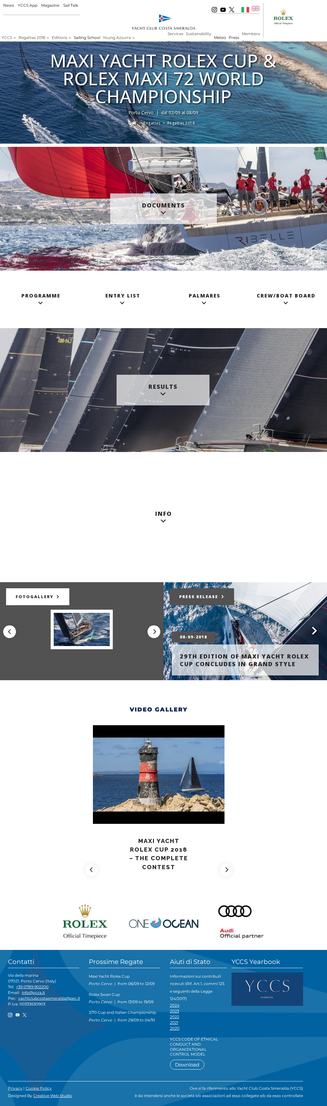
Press (234, 37)
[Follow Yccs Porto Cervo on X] (231, 9)
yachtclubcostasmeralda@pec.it (49, 998)
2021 (174, 1022)
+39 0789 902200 (32, 986)
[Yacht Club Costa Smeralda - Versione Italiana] (245, 9)
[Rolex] (88, 920)
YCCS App (27, 5)
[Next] (154, 631)
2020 (174, 1028)
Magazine (50, 5)
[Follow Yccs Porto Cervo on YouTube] (223, 9)
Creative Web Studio (52, 1095)
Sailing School (87, 37)
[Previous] (9, 631)
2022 (174, 1016)
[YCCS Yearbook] (267, 988)
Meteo (220, 37)
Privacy (15, 1088)
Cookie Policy (39, 1088)
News (8, 5)
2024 (174, 1005)
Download (187, 1065)
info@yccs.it (33, 992)
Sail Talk (70, 5)
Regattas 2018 (181, 123)
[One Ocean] (163, 920)
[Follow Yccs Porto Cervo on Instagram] (214, 9)
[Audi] (239, 920)
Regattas (151, 123)
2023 (174, 1011)
